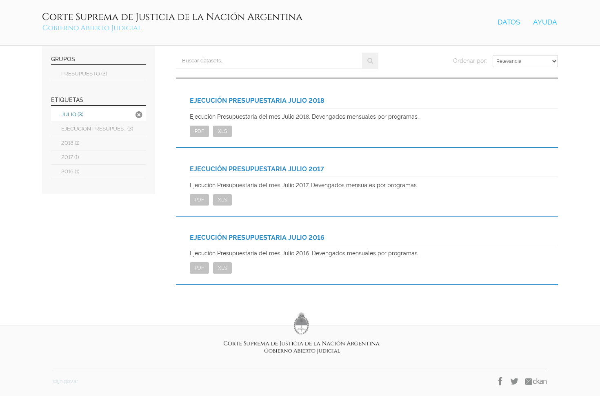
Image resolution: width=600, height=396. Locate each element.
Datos (509, 22)
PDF (199, 131)
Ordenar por (469, 61)
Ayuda (545, 22)
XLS (222, 131)
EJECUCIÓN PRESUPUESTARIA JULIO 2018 (257, 100)
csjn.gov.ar (65, 381)
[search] (370, 61)
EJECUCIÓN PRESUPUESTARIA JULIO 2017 (257, 169)
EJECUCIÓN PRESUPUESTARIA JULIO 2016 (257, 237)
